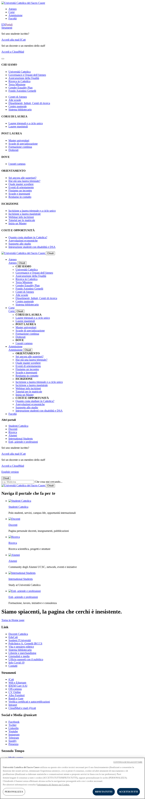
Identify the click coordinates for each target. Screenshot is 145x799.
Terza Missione (16, 84)
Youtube (13, 731)
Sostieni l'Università (19, 640)
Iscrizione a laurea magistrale (24, 213)
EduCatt (13, 637)
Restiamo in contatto (19, 196)
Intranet (12, 704)
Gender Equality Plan (20, 87)
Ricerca (12, 432)
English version (10, 471)
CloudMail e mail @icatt (22, 708)
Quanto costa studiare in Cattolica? (27, 237)
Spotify (12, 740)
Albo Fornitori (16, 695)
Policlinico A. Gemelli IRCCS (25, 643)
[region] (72, 778)
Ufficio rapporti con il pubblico (25, 659)
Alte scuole (14, 99)
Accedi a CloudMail (12, 51)
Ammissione (15, 15)
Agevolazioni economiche (23, 240)
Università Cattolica (19, 71)
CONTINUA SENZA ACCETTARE (127, 762)
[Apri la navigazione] (2, 58)
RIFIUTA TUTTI (103, 791)
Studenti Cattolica (18, 425)
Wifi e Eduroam (17, 682)
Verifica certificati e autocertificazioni (29, 701)
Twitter (12, 725)
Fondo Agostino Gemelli (22, 90)
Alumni (12, 435)
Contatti (12, 665)
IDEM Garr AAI (17, 685)
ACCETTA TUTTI (128, 791)
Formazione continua (20, 146)
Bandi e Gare (15, 698)
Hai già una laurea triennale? (24, 180)
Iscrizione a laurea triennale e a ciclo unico (32, 210)
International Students (20, 438)
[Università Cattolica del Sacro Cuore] (23, 2)
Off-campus (15, 688)
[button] (6, 27)
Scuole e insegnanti (19, 193)
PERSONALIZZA (14, 791)
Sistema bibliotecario (20, 109)
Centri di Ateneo (17, 96)
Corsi (11, 12)
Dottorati (13, 150)
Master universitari (18, 140)
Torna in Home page (12, 620)
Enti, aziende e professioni (23, 441)
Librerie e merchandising (22, 653)
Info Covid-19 (16, 662)
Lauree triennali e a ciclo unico (25, 123)
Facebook (13, 721)
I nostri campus (16, 163)
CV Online (14, 692)
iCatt (11, 679)
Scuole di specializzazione (23, 143)
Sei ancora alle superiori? (22, 177)
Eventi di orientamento (21, 187)
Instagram (13, 734)
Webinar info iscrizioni (21, 217)
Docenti (12, 429)
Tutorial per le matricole (21, 220)
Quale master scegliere (21, 184)
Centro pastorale (17, 106)
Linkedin (13, 728)
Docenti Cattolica (18, 633)
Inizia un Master (17, 223)
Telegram (13, 737)
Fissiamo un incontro (20, 190)
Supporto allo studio (19, 243)
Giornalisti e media (19, 656)
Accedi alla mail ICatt (13, 39)
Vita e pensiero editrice (21, 646)
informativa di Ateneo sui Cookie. (53, 784)
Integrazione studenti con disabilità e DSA (32, 246)
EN (3, 24)
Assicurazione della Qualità (23, 78)
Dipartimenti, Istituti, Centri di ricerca (29, 103)
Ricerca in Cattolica (19, 81)
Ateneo (12, 8)
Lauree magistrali (18, 126)
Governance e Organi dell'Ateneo (27, 74)
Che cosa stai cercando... (48, 481)
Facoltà (12, 18)
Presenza (13, 744)
